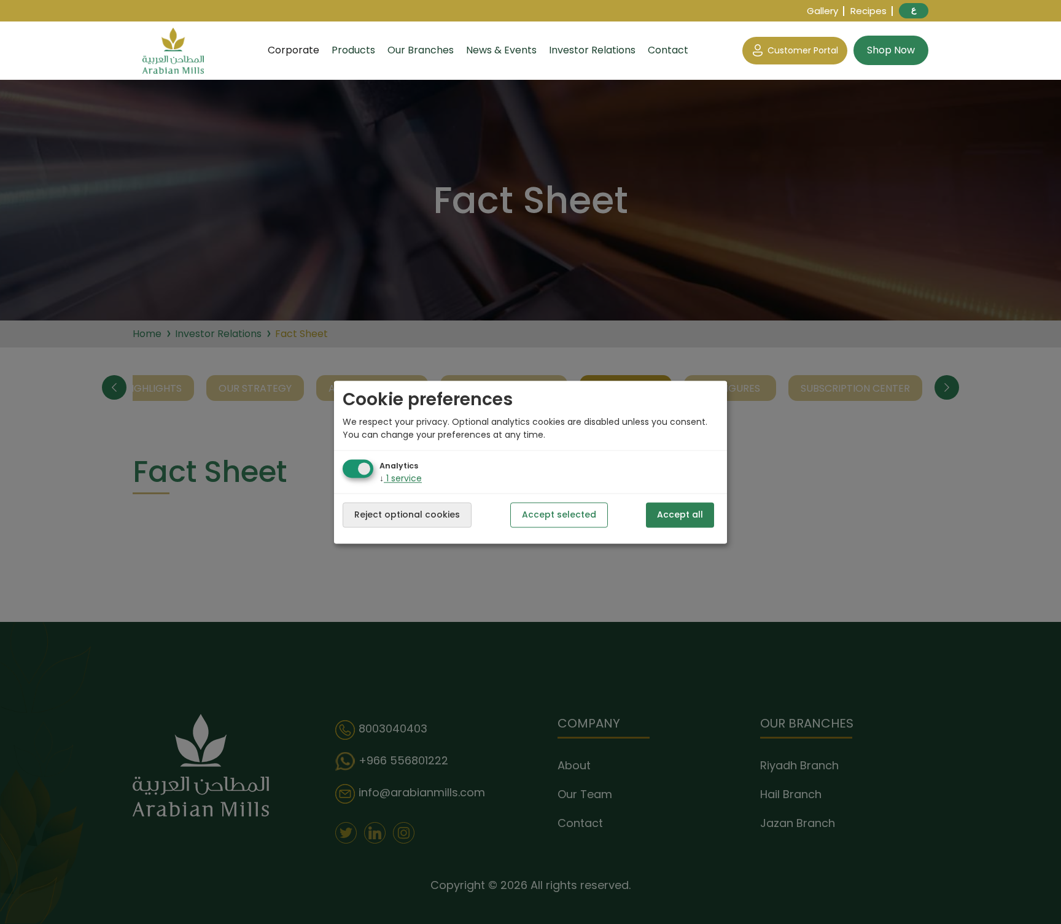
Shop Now (891, 50)
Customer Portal (803, 50)
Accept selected (559, 514)
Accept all (680, 514)
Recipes (868, 10)
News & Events (501, 50)
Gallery (822, 10)
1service (400, 478)
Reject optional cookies (407, 514)
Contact (668, 50)
